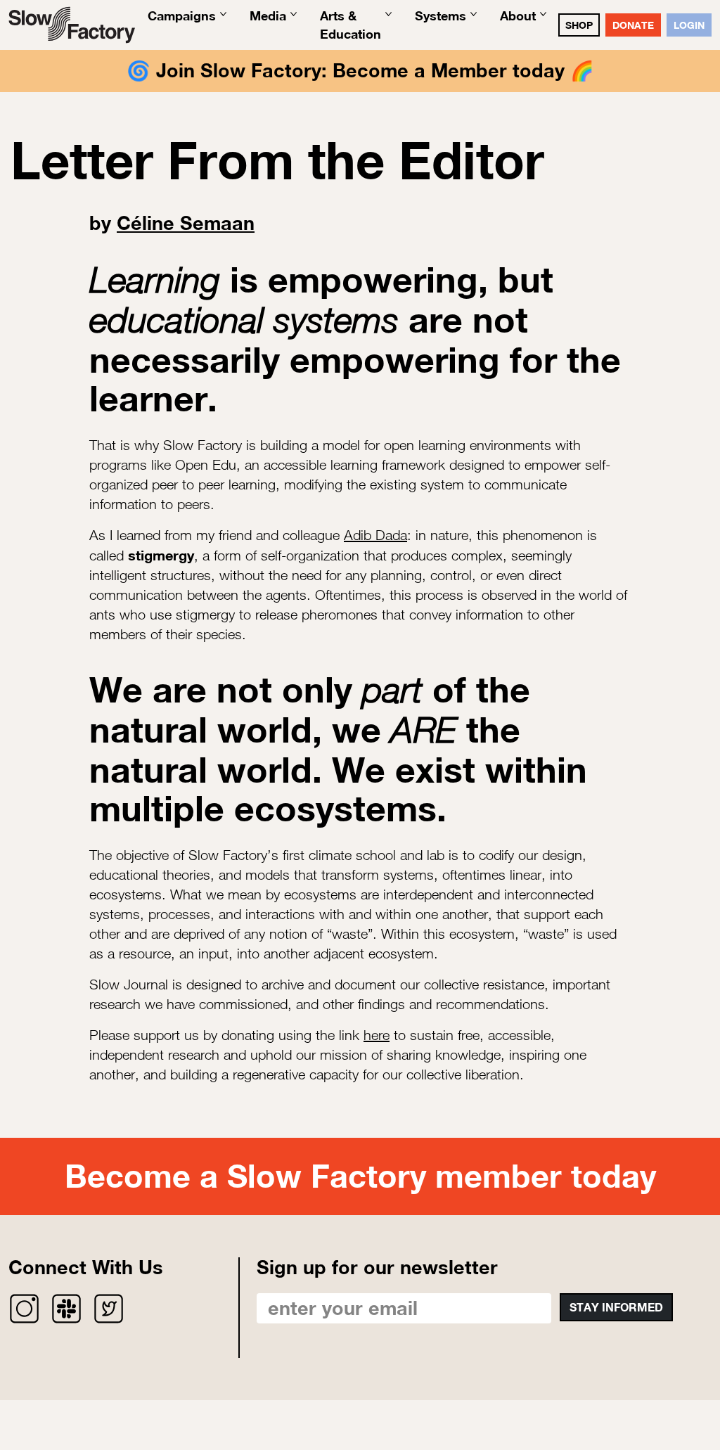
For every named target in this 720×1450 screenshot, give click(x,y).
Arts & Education (350, 24)
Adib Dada (375, 535)
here (377, 1035)
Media (268, 15)
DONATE (633, 25)
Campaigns (182, 15)
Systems (440, 15)
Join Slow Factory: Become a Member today (360, 70)
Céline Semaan (186, 223)
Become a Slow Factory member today (360, 1176)
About (518, 15)
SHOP (579, 25)
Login (689, 25)
